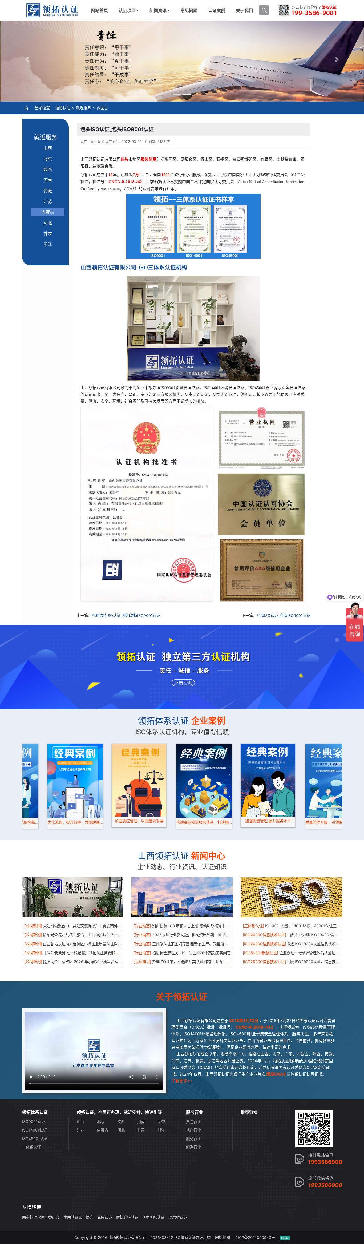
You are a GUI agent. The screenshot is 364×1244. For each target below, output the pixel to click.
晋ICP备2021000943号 (254, 1237)
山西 (47, 148)
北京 (47, 158)
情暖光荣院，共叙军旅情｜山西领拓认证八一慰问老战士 (89, 934)
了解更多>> (182, 1080)
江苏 (47, 201)
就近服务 (83, 108)
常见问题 (188, 10)
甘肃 (47, 233)
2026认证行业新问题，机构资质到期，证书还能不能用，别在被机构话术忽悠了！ (220, 934)
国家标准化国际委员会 (40, 1217)
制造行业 (193, 1147)
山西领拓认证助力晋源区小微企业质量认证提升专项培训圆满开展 (97, 944)
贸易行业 (193, 1121)
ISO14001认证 (34, 1130)
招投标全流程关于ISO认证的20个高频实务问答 (191, 953)
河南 (47, 180)
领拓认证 (62, 108)
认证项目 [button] (127, 10)
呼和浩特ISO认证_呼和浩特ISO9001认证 (126, 615)
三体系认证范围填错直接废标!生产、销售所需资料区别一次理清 (205, 944)
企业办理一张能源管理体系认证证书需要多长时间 (320, 953)
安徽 (47, 190)
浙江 (47, 244)
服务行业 (193, 1138)
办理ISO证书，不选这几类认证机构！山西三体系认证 (196, 961)
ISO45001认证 (34, 1138)
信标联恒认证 (127, 1217)
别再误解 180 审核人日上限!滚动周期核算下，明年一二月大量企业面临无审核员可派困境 (226, 926)
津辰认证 (104, 1217)
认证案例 (216, 10)
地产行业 (193, 1130)
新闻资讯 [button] (158, 10)
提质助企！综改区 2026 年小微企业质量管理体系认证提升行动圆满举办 (103, 961)
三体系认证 (31, 1147)
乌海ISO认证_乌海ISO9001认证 (283, 615)
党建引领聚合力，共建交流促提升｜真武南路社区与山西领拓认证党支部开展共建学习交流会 (119, 926)
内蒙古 (102, 108)
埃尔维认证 (177, 1217)
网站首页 (99, 10)
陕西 (47, 169)
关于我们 (244, 10)
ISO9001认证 (33, 1121)
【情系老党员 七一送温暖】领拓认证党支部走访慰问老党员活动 (95, 953)
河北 (47, 222)
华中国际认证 (153, 1217)
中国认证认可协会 (78, 1217)
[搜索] (264, 10)
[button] (27, 59)
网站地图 (222, 1237)
